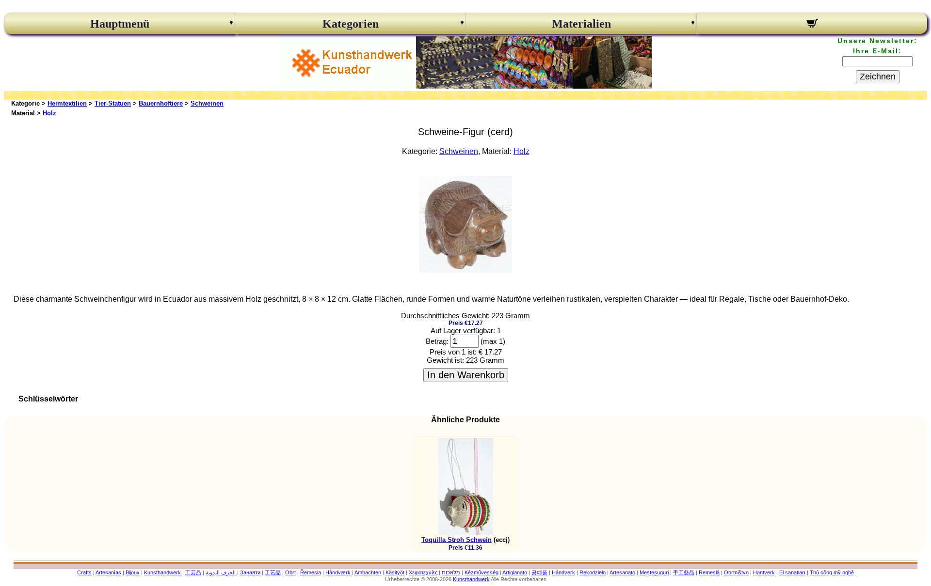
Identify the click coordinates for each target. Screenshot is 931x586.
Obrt (290, 572)
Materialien (581, 23)
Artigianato (514, 572)
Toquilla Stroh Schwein (456, 539)
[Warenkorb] (812, 24)
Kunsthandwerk (162, 572)
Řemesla (310, 572)
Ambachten (367, 572)
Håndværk (338, 572)
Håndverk (563, 572)
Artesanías (108, 572)
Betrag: (437, 341)
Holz (49, 113)
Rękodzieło (592, 572)
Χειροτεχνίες (423, 572)
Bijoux (133, 572)
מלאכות (451, 572)
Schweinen (207, 103)
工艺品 (273, 572)
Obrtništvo (736, 572)
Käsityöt (394, 572)
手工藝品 (683, 572)
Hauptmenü (119, 23)
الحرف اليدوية (221, 572)
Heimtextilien (67, 103)
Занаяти (250, 572)
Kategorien (350, 23)
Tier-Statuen (113, 103)
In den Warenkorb (465, 375)
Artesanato (622, 572)
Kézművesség (481, 572)
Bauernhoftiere (161, 103)
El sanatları (792, 572)
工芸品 (193, 572)
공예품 (539, 572)
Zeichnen (878, 76)
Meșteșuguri (654, 572)
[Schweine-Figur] (465, 270)
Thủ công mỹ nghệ (832, 572)
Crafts (84, 572)
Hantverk (764, 572)
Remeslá (709, 572)
